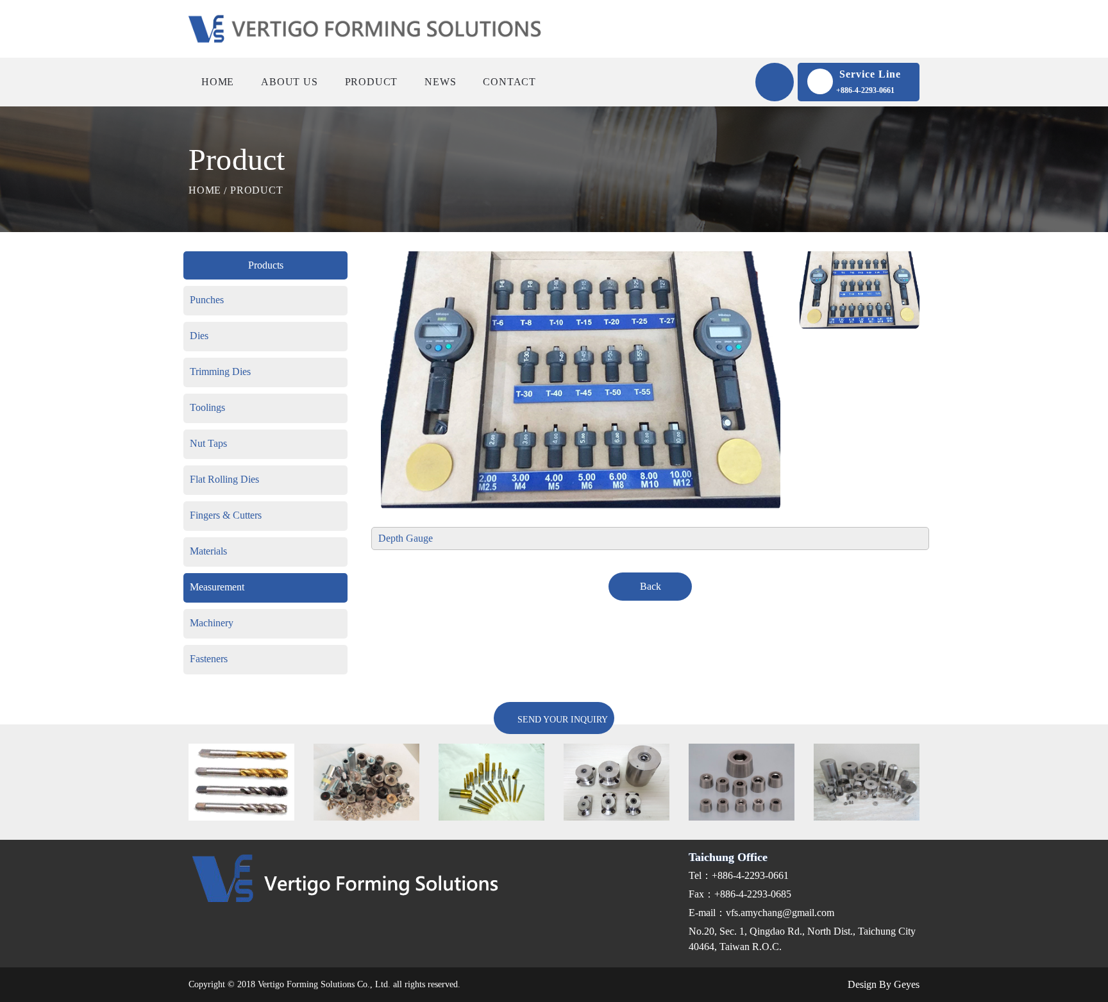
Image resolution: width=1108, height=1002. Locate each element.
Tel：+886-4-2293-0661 (739, 875)
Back (650, 586)
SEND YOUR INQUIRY (561, 719)
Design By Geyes (882, 984)
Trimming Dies (220, 371)
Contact (509, 81)
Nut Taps (208, 443)
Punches (207, 299)
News (440, 81)
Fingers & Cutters (226, 515)
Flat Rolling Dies (224, 479)
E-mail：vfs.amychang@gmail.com (761, 912)
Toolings (207, 407)
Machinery (211, 622)
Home (217, 81)
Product (371, 81)
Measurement (217, 586)
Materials (208, 551)
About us (289, 81)
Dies (199, 335)
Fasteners (209, 658)
